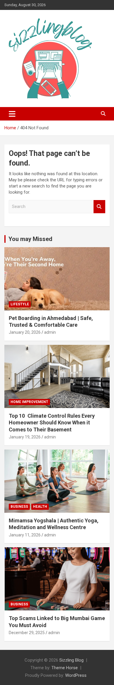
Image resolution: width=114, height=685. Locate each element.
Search (99, 206)
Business (19, 507)
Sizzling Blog (71, 660)
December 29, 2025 (27, 632)
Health (40, 507)
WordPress (76, 675)
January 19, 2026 (25, 437)
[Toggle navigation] (12, 114)
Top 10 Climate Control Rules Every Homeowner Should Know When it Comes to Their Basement (52, 423)
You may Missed (30, 238)
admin (50, 332)
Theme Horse (64, 667)
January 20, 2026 (25, 332)
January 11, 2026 (25, 535)
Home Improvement (29, 402)
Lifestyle (20, 304)
